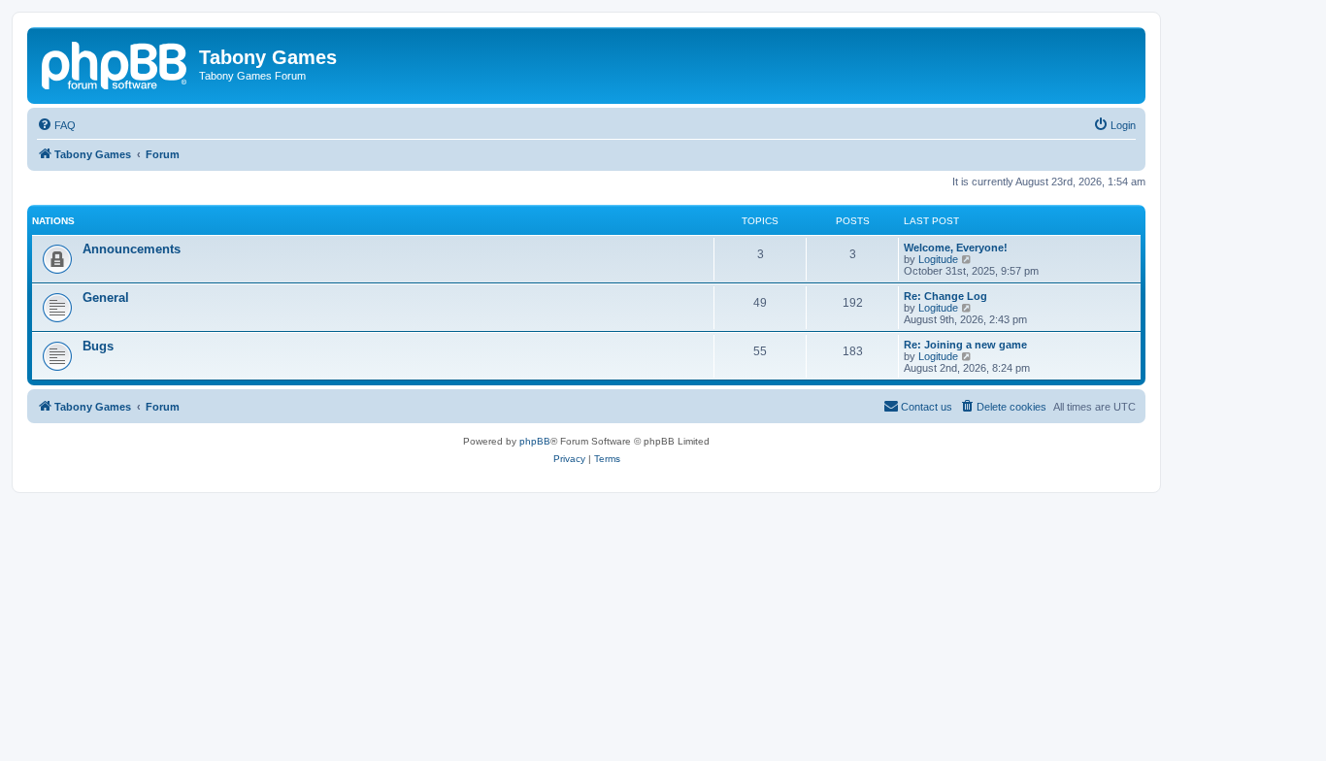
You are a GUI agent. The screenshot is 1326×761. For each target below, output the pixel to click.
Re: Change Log (945, 296)
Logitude (938, 259)
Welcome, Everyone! (956, 247)
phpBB (534, 441)
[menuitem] (56, 125)
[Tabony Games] (115, 63)
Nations (53, 220)
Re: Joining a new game (965, 344)
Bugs (98, 346)
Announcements (132, 249)
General (106, 297)
